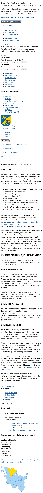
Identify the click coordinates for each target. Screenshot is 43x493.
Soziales (8, 99)
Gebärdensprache (12, 40)
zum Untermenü (11, 30)
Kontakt (8, 399)
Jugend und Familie (12, 107)
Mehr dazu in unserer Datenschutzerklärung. (18, 17)
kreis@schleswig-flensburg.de (23, 430)
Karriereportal (10, 80)
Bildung (8, 96)
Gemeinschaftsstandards (18, 226)
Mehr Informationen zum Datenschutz (15, 53)
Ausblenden (5, 21)
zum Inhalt (9, 25)
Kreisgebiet (9, 82)
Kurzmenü (9, 134)
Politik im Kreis (10, 78)
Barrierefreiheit (11, 393)
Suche (7, 136)
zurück (11, 386)
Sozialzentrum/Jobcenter (14, 101)
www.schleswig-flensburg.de (24, 423)
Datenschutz (10, 395)
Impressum (9, 397)
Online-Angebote (11, 86)
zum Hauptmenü (11, 28)
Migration (8, 110)
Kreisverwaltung (11, 73)
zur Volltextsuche (11, 34)
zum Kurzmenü (11, 32)
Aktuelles (8, 84)
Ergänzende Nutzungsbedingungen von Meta (19, 224)
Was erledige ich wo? (13, 75)
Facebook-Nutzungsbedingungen (16, 222)
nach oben (5, 386)
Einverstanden (16, 21)
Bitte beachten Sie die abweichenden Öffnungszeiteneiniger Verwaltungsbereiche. (20, 461)
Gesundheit (9, 103)
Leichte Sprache (11, 38)
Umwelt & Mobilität (12, 112)
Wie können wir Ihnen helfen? (12, 60)
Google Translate (7, 44)
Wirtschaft (9, 105)
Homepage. (11, 313)
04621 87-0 (17, 425)
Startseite (8, 132)
